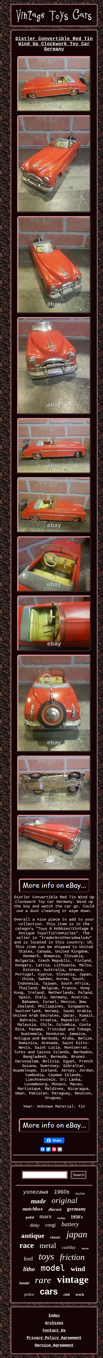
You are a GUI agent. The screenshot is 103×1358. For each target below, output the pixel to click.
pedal (30, 1217)
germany (76, 1209)
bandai (24, 1283)
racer (85, 1248)
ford (28, 1259)
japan (76, 1234)
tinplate (80, 1193)
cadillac (69, 1247)
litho (29, 1269)
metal (47, 1245)
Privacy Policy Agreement (54, 1337)
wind (78, 1269)
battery (70, 1224)
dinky (34, 1225)
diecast (55, 1209)
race (26, 1245)
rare (43, 1280)
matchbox (33, 1209)
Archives (54, 1323)
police (29, 1294)
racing (61, 1218)
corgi (50, 1225)
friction (72, 1257)
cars (49, 1292)
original (65, 1200)
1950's (77, 1216)
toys (46, 1256)
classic (55, 1237)
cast (67, 1294)
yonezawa (35, 1192)
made (38, 1201)
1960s (62, 1192)
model (53, 1268)
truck (80, 1294)
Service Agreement (54, 1345)
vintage (73, 1279)
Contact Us (54, 1330)
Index (54, 1315)
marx (45, 1216)
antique (32, 1235)
